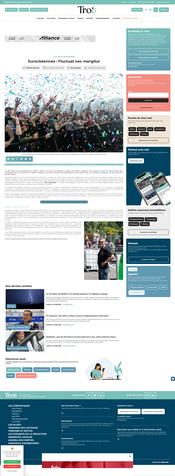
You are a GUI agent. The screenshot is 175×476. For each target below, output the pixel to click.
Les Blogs (14, 425)
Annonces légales (163, 2)
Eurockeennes (68, 57)
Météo (12, 449)
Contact (124, 2)
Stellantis (24, 348)
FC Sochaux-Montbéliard (16, 327)
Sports (80, 18)
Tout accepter (12, 462)
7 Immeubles (151, 219)
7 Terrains (144, 224)
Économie (17, 411)
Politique (51, 18)
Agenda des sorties (21, 440)
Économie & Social (66, 18)
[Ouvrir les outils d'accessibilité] (173, 379)
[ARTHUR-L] (87, 464)
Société (89, 18)
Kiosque (13, 446)
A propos (132, 2)
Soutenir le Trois (130, 18)
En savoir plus (132, 66)
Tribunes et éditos (20, 431)
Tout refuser (12, 466)
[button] (8, 159)
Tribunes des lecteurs (23, 428)
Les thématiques (19, 406)
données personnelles (146, 107)
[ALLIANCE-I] (50, 49)
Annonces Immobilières (146, 2)
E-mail (130, 91)
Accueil (40, 18)
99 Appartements (136, 219)
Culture (116, 18)
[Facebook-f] (145, 9)
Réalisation (160, 462)
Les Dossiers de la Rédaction (27, 434)
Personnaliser (12, 471)
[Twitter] (150, 9)
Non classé (11, 306)
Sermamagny (75, 68)
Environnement (103, 18)
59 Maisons (134, 224)
